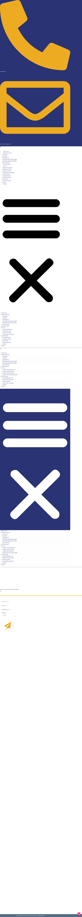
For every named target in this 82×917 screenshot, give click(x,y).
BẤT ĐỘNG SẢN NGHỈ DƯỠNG (10, 161)
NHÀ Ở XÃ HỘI (6, 324)
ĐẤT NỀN (5, 156)
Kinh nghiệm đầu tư (7, 175)
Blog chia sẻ (6, 174)
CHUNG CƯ (5, 154)
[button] (31, 249)
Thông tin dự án (7, 153)
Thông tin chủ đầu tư (7, 170)
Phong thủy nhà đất (7, 177)
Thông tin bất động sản (7, 167)
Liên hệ (5, 184)
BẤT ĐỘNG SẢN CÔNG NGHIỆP (10, 159)
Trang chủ (4, 313)
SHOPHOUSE (6, 157)
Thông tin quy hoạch (7, 169)
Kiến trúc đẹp (5, 179)
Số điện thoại (5, 609)
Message (4, 612)
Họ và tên (4, 601)
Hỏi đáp (4, 344)
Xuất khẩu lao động (7, 180)
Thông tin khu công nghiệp (8, 334)
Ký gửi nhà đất (5, 326)
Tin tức (5, 166)
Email (3, 605)
